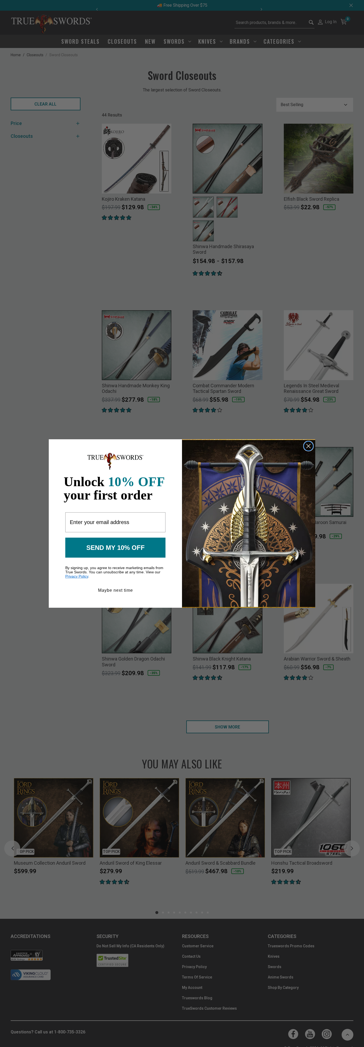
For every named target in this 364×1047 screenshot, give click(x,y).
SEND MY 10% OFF (115, 547)
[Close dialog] (308, 446)
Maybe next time (115, 590)
